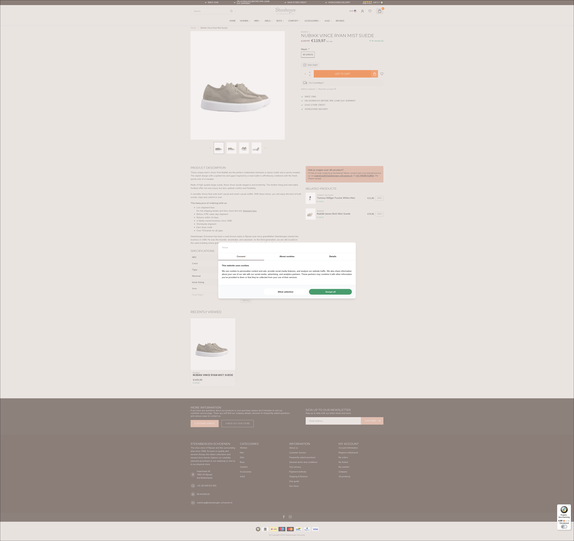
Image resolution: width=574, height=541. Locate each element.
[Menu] (569, 506)
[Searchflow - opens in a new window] (348, 247)
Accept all (330, 292)
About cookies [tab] (287, 256)
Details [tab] (332, 256)
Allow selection (285, 292)
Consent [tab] (241, 256)
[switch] (564, 526)
